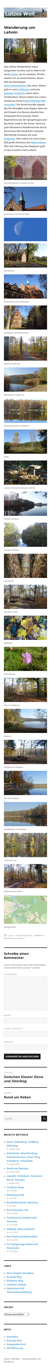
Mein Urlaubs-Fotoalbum (20, 1273)
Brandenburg (10, 938)
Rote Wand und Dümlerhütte (22, 1236)
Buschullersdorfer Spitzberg (22, 1202)
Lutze (10, 935)
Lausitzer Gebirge (16, 1284)
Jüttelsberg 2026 (15, 1195)
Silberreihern (38, 142)
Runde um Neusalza (17, 1168)
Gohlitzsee (24, 89)
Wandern (21, 938)
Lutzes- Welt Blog (12, 1359)
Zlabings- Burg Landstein (21, 1229)
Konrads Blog (14, 1277)
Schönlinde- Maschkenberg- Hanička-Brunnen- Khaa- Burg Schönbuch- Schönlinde (23, 1157)
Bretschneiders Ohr (17, 1210)
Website (8, 1042)
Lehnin (14, 74)
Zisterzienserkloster (15, 85)
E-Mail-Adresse (13, 1028)
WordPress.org (15, 1348)
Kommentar (10, 974)
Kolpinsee (9, 138)
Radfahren (39, 935)
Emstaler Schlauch (14, 93)
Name (8, 1015)
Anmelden (12, 1336)
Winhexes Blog (15, 1280)
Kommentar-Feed (16, 1344)
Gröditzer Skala (15, 1187)
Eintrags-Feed (14, 1340)
